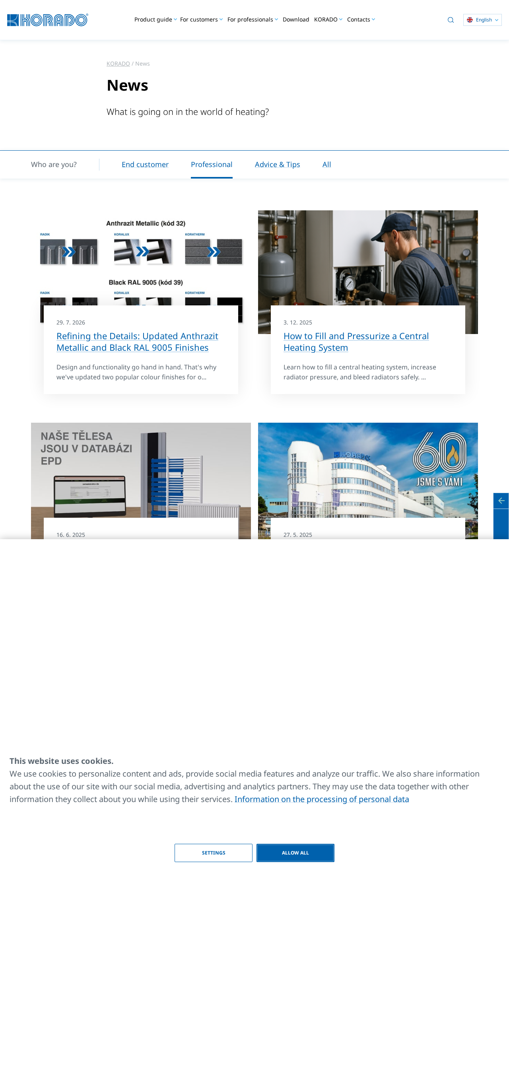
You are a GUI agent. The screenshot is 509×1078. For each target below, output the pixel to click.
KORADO (118, 63)
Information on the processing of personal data (322, 799)
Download (296, 19)
